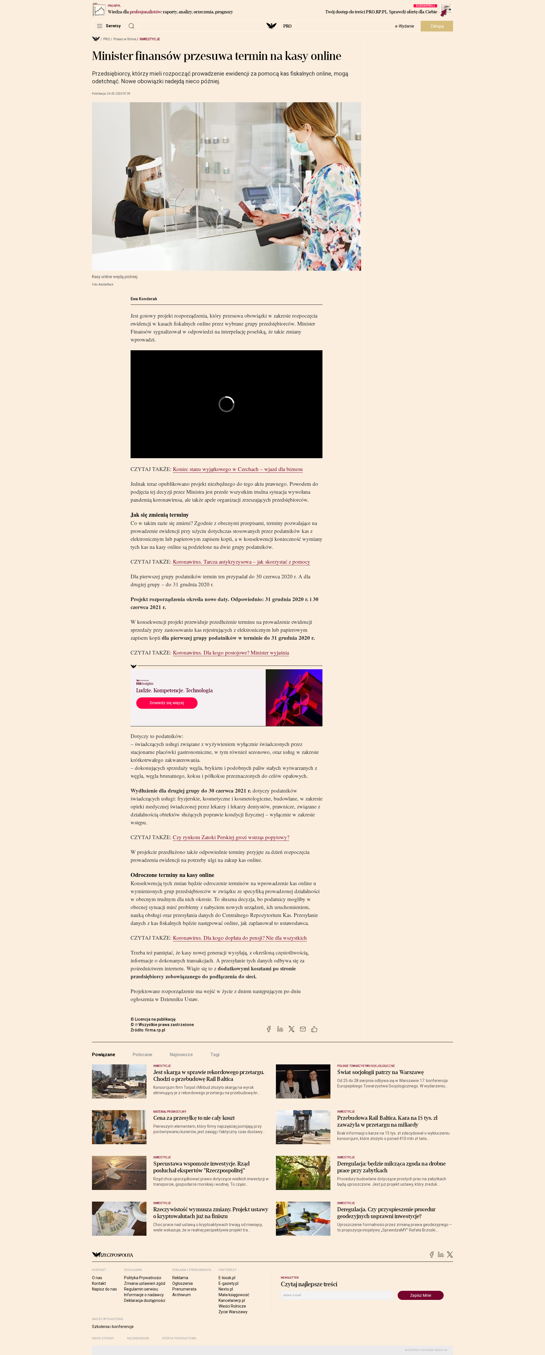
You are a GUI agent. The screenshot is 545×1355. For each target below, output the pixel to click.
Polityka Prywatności (142, 1277)
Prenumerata (184, 1289)
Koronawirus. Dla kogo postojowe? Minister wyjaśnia (231, 652)
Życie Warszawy (233, 1312)
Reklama (180, 1277)
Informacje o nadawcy (144, 1295)
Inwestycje (150, 39)
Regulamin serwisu (141, 1289)
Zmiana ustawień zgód (144, 1283)
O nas (97, 1277)
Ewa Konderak (144, 299)
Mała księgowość (234, 1295)
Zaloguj (437, 26)
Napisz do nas (104, 1289)
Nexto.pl (226, 1289)
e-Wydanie (404, 26)
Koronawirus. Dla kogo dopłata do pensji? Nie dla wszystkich (240, 937)
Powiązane (103, 1054)
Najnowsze (181, 1054)
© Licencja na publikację (153, 1019)
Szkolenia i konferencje (113, 1326)
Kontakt (99, 1283)
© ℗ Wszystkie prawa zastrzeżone (162, 1024)
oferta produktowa (179, 1338)
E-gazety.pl (228, 1283)
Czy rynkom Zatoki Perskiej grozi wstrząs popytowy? (231, 837)
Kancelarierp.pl (232, 1300)
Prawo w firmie (125, 39)
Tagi (214, 1054)
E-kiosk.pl (227, 1277)
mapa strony (103, 1338)
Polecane (143, 1054)
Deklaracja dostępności (144, 1300)
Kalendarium (138, 1338)
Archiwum (181, 1295)
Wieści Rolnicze (232, 1306)
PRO (287, 26)
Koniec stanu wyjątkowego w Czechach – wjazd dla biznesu (238, 468)
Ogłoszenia (182, 1283)
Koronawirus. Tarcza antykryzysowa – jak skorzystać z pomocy (241, 561)
